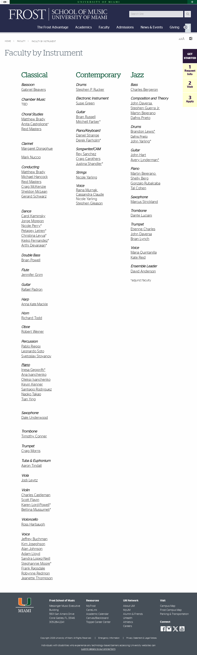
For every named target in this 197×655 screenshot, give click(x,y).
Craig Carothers (88, 159)
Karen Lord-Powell (35, 505)
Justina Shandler (89, 164)
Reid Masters (31, 129)
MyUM (126, 610)
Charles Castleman (35, 495)
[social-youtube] (181, 628)
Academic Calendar (97, 614)
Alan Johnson (32, 549)
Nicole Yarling (86, 199)
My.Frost (91, 606)
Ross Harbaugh (33, 524)
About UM (129, 606)
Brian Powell (30, 260)
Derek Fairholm (88, 140)
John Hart (138, 155)
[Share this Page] (190, 39)
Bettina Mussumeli (35, 510)
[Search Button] (187, 14)
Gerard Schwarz (34, 196)
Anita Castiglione (34, 124)
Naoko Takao (31, 394)
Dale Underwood (34, 418)
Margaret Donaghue (37, 149)
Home (8, 41)
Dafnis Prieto (140, 118)
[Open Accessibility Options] (5, 2)
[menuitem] (188, 28)
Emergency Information (108, 638)
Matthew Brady (33, 119)
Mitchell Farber (87, 122)
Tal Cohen (138, 188)
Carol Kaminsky (33, 216)
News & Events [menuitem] (152, 27)
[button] (188, 644)
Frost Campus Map (171, 610)
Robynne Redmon (35, 573)
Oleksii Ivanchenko (35, 380)
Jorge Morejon (32, 221)
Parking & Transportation (174, 614)
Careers (127, 626)
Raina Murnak (86, 190)
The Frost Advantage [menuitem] (52, 27)
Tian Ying (28, 399)
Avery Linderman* (145, 160)
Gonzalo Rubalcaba (145, 183)
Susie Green (85, 103)
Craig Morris (30, 451)
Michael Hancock (34, 177)
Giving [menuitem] (174, 27)
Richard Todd (31, 318)
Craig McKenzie (33, 187)
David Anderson (143, 271)
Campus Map (167, 606)
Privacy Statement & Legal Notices (141, 638)
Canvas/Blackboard (97, 618)
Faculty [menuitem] (104, 27)
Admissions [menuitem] (125, 27)
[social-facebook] (163, 628)
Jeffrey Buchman (34, 539)
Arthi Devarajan (33, 245)
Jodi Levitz (29, 480)
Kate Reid (138, 257)
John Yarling (140, 141)
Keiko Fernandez (34, 241)
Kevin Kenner (32, 384)
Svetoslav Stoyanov (36, 356)
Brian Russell (86, 117)
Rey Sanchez (86, 154)
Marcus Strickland (144, 202)
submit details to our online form (98, 649)
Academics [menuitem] (83, 27)
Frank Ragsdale (33, 568)
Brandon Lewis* (143, 131)
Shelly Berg (140, 178)
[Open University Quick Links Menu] (192, 2)
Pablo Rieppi (31, 346)
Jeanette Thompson (37, 578)
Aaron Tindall (31, 466)
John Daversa (141, 103)
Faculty (21, 41)
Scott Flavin (30, 500)
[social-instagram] (168, 628)
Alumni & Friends (133, 614)
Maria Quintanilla (144, 252)
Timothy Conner (34, 436)
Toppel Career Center (98, 622)
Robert (26, 332)
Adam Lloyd (30, 554)
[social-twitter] (175, 628)
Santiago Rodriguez (36, 389)
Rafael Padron (32, 289)
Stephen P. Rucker (90, 90)
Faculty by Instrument (44, 41)
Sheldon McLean (34, 192)
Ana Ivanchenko (33, 375)
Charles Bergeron (144, 90)
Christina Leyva (33, 236)
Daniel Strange (87, 135)
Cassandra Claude (90, 194)
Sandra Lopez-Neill (35, 559)
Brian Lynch (140, 239)
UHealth (127, 618)
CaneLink (91, 610)
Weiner (38, 332)
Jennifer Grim (32, 275)
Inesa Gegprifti (32, 370)
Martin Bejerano (143, 113)
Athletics (128, 622)
